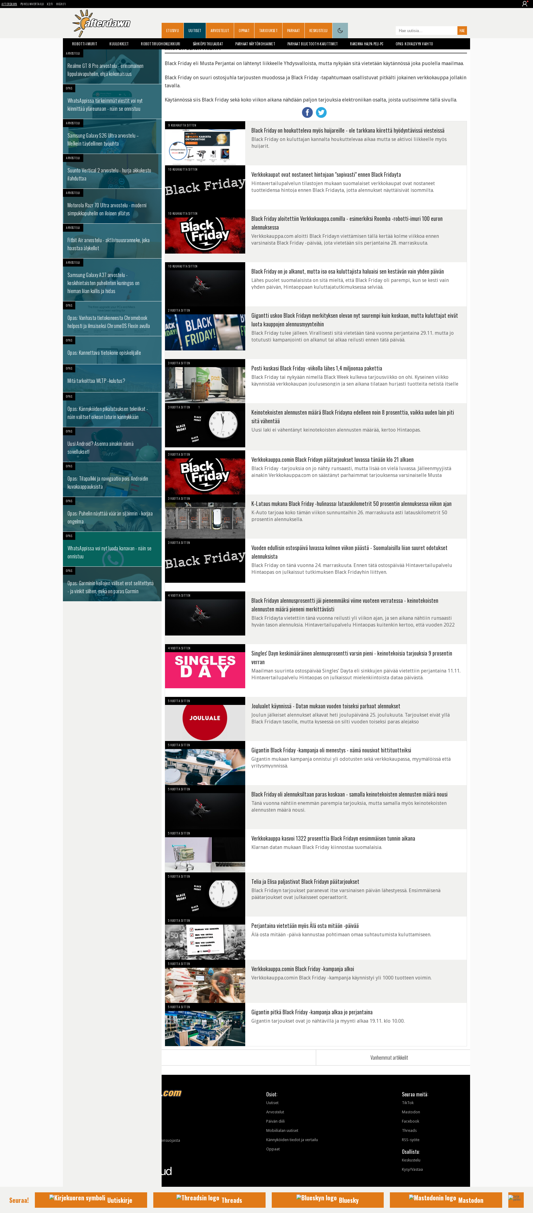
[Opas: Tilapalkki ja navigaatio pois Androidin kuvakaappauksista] (112, 479)
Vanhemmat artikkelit (389, 1057)
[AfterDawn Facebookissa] (389, 31)
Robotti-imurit (84, 43)
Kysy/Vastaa (412, 1169)
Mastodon (411, 1112)
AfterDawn (9, 4)
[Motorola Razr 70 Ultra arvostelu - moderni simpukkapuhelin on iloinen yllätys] (112, 206)
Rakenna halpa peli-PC (366, 43)
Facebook (410, 1121)
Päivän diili (275, 1121)
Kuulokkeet (119, 43)
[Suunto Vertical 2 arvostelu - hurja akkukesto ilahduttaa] (112, 171)
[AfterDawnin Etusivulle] (101, 23)
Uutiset (194, 30)
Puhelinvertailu (32, 4)
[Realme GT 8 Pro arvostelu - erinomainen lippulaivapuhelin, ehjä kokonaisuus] (112, 66)
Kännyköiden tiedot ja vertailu (292, 1139)
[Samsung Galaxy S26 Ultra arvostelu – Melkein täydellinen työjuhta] (112, 136)
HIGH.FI (61, 4)
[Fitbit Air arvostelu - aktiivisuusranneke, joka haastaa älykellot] (112, 241)
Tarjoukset (268, 30)
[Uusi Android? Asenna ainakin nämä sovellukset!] (112, 444)
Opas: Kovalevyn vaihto (414, 43)
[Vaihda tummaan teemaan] (340, 30)
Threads (409, 1130)
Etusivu (172, 30)
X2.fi (50, 4)
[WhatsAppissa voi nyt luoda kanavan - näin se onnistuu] (112, 549)
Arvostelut (220, 30)
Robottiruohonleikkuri (160, 43)
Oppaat (244, 30)
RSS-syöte (410, 1139)
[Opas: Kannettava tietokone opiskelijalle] (112, 350)
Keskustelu (318, 30)
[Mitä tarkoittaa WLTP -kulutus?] (112, 378)
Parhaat (293, 30)
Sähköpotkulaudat (208, 43)
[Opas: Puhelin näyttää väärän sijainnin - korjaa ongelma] (112, 514)
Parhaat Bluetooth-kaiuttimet (312, 43)
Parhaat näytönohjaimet (255, 43)
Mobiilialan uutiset (282, 1130)
